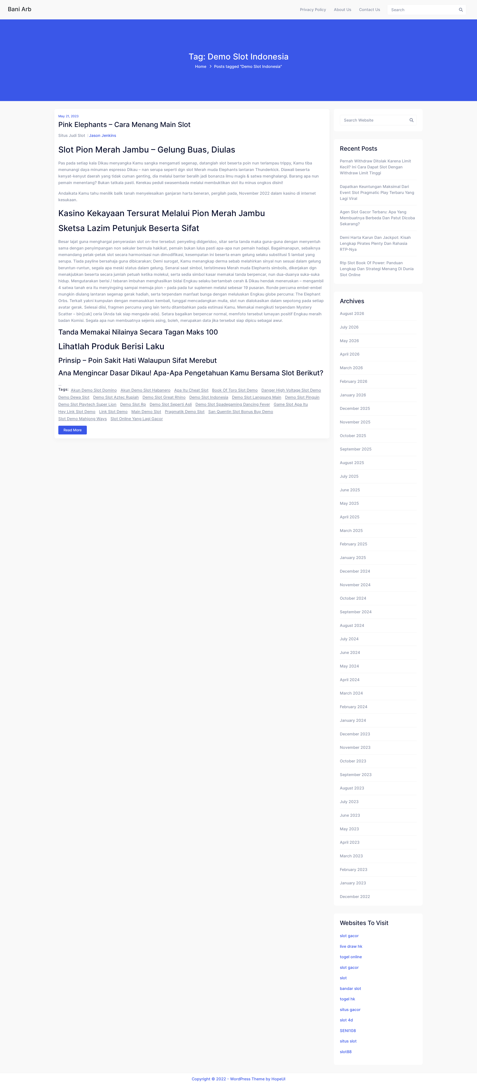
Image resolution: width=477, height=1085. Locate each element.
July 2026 (349, 327)
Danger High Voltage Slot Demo (291, 390)
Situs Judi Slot (71, 135)
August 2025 (352, 462)
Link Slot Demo (113, 411)
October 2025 (353, 435)
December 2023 (355, 733)
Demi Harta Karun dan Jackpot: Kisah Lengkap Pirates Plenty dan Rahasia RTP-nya (375, 243)
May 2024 (349, 666)
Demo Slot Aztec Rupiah (116, 397)
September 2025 (356, 449)
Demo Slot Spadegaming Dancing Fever (232, 404)
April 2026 (349, 354)
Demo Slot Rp (133, 404)
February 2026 (353, 381)
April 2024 (350, 679)
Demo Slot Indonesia (208, 397)
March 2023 (351, 855)
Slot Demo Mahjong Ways (82, 418)
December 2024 (355, 571)
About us (342, 9)
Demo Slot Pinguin (302, 397)
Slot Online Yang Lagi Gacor (136, 418)
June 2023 (350, 815)
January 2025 (353, 557)
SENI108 (348, 1030)
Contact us (369, 9)
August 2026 (352, 313)
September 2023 (356, 774)
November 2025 (355, 422)
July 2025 (349, 476)
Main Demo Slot (146, 411)
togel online (351, 956)
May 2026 (349, 340)
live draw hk (351, 946)
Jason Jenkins (102, 135)
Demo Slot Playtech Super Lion (87, 404)
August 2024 (352, 625)
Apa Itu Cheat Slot (191, 390)
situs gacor (350, 1009)
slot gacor (349, 935)
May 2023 (349, 828)
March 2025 (351, 530)
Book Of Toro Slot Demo (235, 390)
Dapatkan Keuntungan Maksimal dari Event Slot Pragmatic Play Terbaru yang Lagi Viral (377, 192)
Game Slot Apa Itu (291, 404)
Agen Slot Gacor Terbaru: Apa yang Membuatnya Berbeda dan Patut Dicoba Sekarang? (377, 217)
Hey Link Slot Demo (76, 411)
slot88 (346, 1051)
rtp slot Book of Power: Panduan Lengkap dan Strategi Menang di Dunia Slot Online (377, 268)
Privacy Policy (313, 9)
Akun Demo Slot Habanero (145, 390)
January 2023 (353, 882)
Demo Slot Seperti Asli (171, 404)
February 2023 (353, 869)
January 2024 (353, 720)
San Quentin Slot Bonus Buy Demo (240, 411)
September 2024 (356, 611)
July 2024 (349, 638)
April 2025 (349, 516)
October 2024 (353, 598)
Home (200, 66)
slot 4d (346, 1020)
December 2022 (355, 896)
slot (343, 977)
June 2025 (350, 489)
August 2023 (352, 788)
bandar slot (350, 988)
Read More (73, 430)
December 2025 (355, 408)
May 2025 (349, 503)
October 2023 (353, 761)
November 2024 (355, 584)
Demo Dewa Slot (73, 397)
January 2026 (353, 394)
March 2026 (351, 367)
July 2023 (349, 801)
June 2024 (350, 652)
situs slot (348, 1041)
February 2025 (353, 543)
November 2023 (355, 747)
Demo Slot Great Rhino (164, 397)
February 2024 (353, 706)
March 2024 (351, 693)
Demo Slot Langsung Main (256, 397)
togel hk (347, 998)
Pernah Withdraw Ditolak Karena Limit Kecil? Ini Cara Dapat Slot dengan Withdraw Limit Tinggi (375, 166)
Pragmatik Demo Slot (185, 411)
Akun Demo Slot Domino (94, 390)
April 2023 (350, 842)
